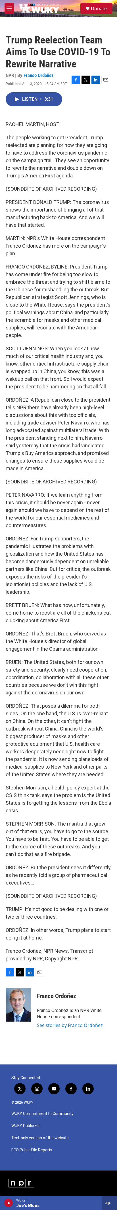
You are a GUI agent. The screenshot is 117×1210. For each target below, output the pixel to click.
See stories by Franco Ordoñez (70, 1025)
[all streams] (109, 1203)
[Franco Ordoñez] (18, 1005)
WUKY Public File (26, 1126)
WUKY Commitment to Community (42, 1114)
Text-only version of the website (40, 1138)
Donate (99, 8)
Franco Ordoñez (39, 75)
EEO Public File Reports (31, 1150)
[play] (8, 1203)
